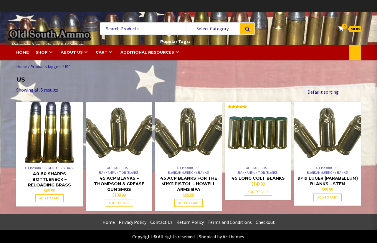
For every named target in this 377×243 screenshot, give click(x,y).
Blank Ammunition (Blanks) (119, 173)
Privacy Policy (132, 222)
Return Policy (190, 222)
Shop (42, 52)
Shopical (207, 236)
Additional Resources (147, 52)
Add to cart (49, 198)
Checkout (265, 222)
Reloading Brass (61, 168)
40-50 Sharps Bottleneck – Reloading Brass (49, 179)
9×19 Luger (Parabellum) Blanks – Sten (327, 181)
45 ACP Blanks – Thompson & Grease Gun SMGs (119, 184)
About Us (72, 52)
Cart (102, 52)
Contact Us (161, 222)
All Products (35, 168)
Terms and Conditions (230, 222)
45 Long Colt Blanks (258, 178)
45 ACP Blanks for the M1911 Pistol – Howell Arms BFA (188, 184)
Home (22, 52)
